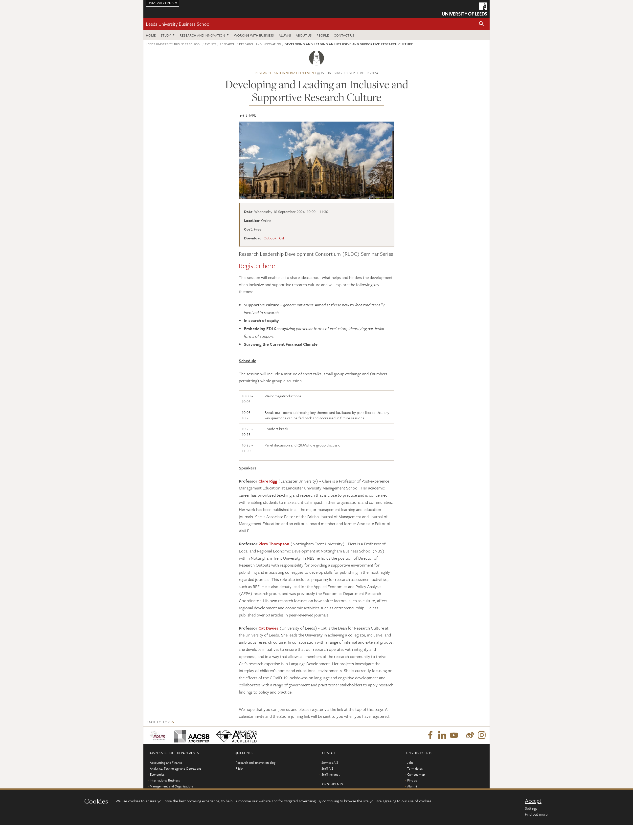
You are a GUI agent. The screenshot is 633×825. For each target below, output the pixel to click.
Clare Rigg (267, 481)
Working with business (254, 35)
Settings (531, 808)
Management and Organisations (171, 786)
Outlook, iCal (274, 238)
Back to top (158, 721)
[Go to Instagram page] (482, 735)
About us (304, 35)
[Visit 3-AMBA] (235, 735)
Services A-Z (329, 762)
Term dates (415, 768)
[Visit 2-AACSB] (191, 735)
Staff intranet (330, 774)
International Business (165, 780)
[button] (481, 24)
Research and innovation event (285, 72)
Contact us (344, 35)
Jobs (410, 762)
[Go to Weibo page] (470, 735)
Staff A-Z (327, 768)
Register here (257, 265)
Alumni (285, 35)
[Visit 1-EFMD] (158, 735)
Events (210, 44)
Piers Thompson (273, 544)
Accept (533, 801)
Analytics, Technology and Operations (175, 768)
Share (251, 115)
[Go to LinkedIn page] (442, 735)
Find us (412, 780)
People (322, 35)
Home (151, 35)
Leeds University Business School (178, 24)
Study (166, 35)
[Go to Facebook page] (430, 735)
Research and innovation (202, 35)
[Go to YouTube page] (454, 735)
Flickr (239, 768)
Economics (157, 774)
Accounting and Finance (166, 762)
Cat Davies (268, 628)
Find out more (536, 814)
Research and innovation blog (255, 762)
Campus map (416, 774)
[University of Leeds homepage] (464, 9)
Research (227, 44)
